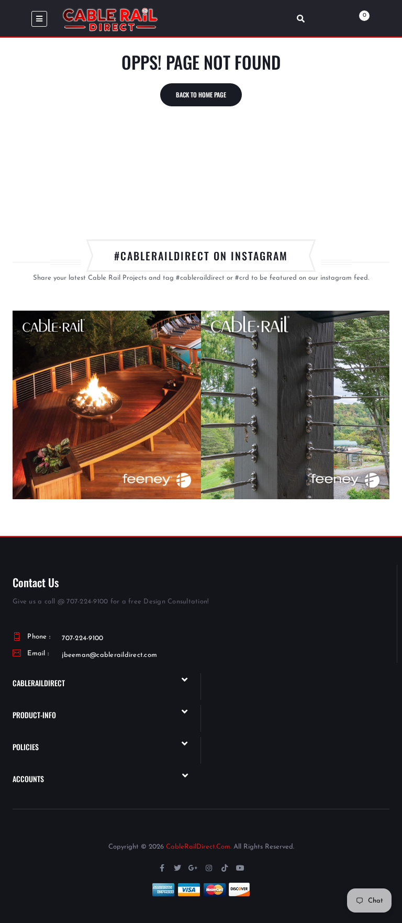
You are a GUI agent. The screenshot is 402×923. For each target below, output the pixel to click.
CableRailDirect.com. (198, 846)
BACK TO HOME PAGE (201, 94)
